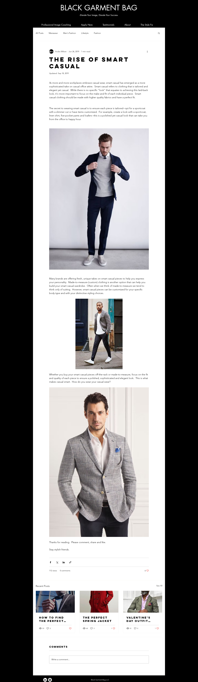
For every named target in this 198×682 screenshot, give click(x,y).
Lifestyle (84, 33)
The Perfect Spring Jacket (97, 619)
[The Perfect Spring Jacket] (99, 602)
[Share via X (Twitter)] (57, 562)
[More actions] (147, 51)
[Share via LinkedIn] (63, 562)
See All (159, 585)
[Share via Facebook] (50, 562)
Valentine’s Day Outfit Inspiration (138, 619)
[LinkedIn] (45, 680)
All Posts (39, 33)
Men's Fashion (69, 33)
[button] (159, 33)
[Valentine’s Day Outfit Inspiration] (142, 602)
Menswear (53, 33)
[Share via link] (70, 562)
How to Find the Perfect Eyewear (51, 619)
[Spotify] (50, 680)
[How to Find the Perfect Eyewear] (55, 602)
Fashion (97, 33)
